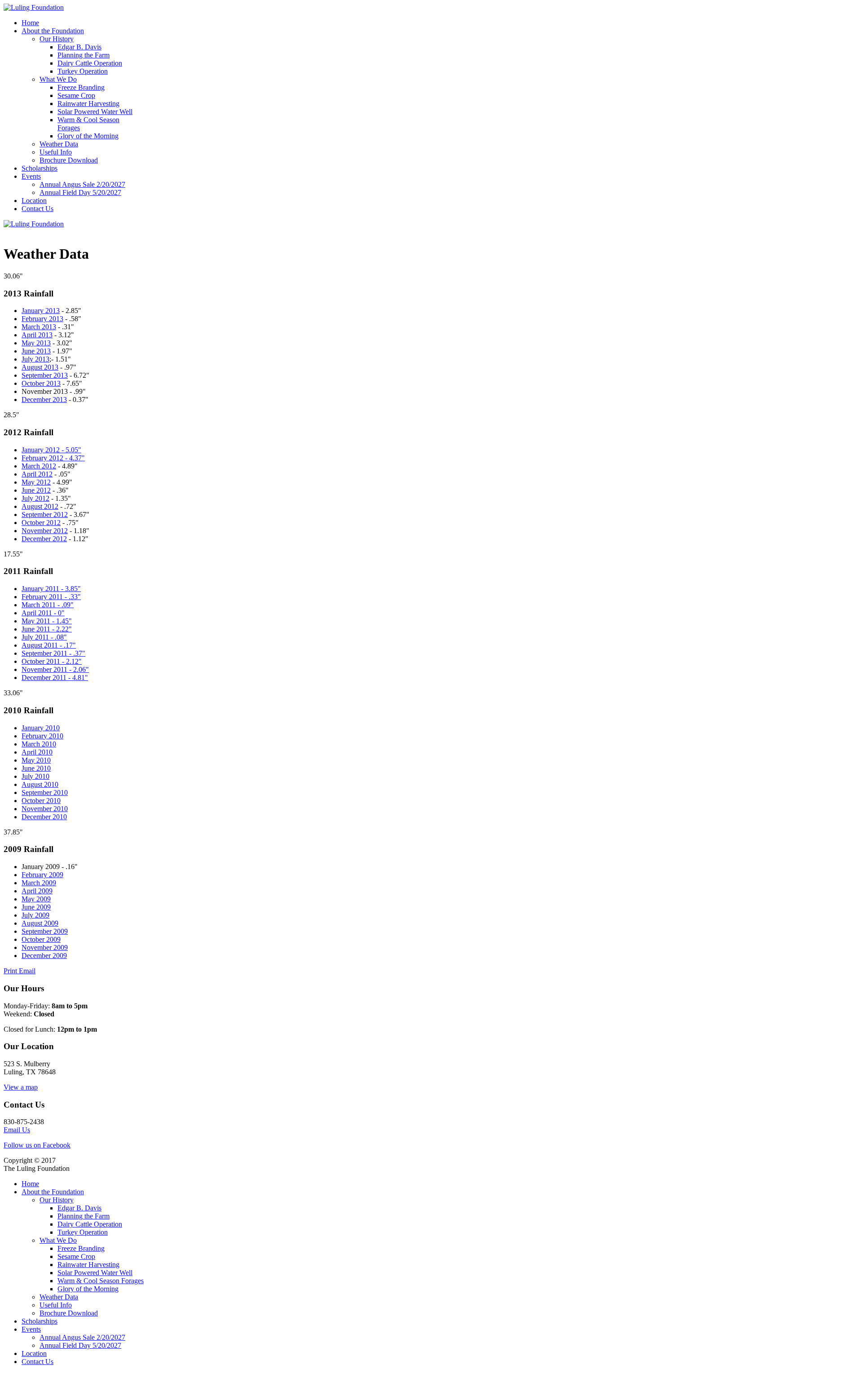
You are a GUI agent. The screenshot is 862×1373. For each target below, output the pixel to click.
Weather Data (59, 144)
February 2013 (42, 318)
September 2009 (45, 931)
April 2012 (37, 474)
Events (31, 176)
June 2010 (36, 768)
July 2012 (35, 498)
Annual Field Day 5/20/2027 (80, 192)
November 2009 (45, 947)
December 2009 (44, 955)
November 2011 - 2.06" (55, 669)
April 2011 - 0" (43, 613)
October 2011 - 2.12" (52, 661)
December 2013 (44, 399)
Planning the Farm (83, 55)
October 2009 (41, 939)
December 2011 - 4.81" (55, 677)
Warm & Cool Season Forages (100, 1281)
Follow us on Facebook (37, 1145)
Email (27, 971)
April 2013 (37, 335)
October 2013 (41, 383)
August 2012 (40, 506)
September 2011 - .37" (53, 653)
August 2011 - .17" (49, 645)
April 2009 (37, 891)
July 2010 (35, 776)
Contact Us (37, 208)
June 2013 (36, 351)
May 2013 (36, 343)
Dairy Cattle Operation (89, 63)
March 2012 (39, 466)
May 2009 (36, 899)
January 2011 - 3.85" (51, 588)
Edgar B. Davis (79, 47)
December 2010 (44, 817)
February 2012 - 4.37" (53, 458)
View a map (21, 1087)
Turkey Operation (82, 71)
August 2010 (40, 784)
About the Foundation (53, 31)
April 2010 (37, 752)
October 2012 (41, 522)
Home (30, 22)
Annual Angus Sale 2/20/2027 (82, 184)
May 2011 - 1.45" (47, 621)
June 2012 (36, 490)
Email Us (17, 1130)
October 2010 (41, 800)
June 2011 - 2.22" (47, 629)
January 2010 (41, 728)
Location (34, 200)
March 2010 (39, 744)
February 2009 (42, 875)
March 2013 (39, 327)
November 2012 (45, 530)
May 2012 (36, 482)
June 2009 (36, 907)
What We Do (58, 79)
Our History (57, 39)
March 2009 (39, 883)
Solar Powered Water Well (94, 111)
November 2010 (45, 808)
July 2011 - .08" (44, 637)
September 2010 (45, 792)
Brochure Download (69, 160)
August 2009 (40, 923)
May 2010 (36, 760)
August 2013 (40, 367)
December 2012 (44, 539)
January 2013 (41, 310)
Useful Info (56, 152)
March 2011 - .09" (48, 605)
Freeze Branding (81, 87)
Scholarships (39, 168)
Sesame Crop (76, 95)
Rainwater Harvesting (88, 103)
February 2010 (42, 736)
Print (11, 971)
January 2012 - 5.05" (51, 450)
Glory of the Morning (88, 136)
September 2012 (45, 514)
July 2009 (35, 915)
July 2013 (35, 359)
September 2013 (45, 375)
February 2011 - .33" (51, 596)
